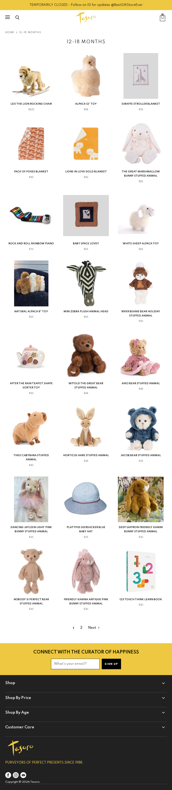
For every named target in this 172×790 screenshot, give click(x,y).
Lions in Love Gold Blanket (86, 171)
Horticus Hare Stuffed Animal (86, 455)
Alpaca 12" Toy (86, 104)
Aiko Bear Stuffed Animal (141, 383)
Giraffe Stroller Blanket (141, 104)
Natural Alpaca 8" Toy (31, 311)
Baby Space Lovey (86, 243)
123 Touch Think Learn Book (141, 599)
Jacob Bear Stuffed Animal (141, 455)
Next (92, 628)
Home (9, 32)
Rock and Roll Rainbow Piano (31, 243)
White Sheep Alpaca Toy (141, 243)
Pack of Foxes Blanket (31, 171)
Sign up (111, 664)
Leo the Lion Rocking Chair (31, 104)
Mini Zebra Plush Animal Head (86, 311)
